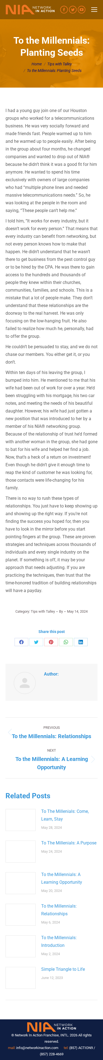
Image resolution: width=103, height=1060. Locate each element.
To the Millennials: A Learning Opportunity (61, 878)
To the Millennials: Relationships (59, 909)
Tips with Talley (43, 611)
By (61, 611)
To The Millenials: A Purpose (68, 843)
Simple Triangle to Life (63, 969)
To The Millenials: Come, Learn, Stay (65, 815)
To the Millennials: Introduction (59, 941)
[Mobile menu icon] (94, 9)
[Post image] (20, 820)
